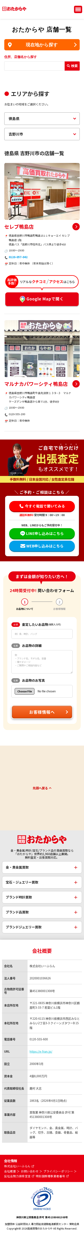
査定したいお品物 (37, 624)
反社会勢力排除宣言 (17, 1176)
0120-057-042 (18, 257)
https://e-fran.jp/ (41, 1051)
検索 (74, 66)
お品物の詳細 (27, 645)
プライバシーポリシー (58, 1171)
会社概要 (10, 1171)
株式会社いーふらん (17, 1166)
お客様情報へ (42, 712)
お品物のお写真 (29, 680)
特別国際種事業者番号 (50, 1176)
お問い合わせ (30, 1171)
